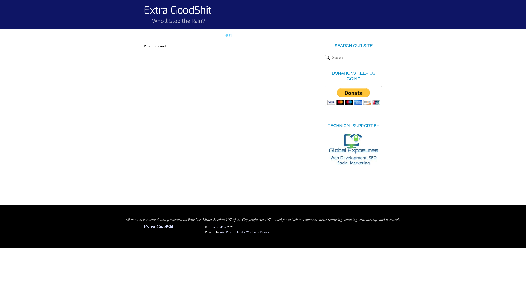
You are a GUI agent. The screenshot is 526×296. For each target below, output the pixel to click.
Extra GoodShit (217, 227)
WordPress (226, 232)
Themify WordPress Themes (252, 232)
